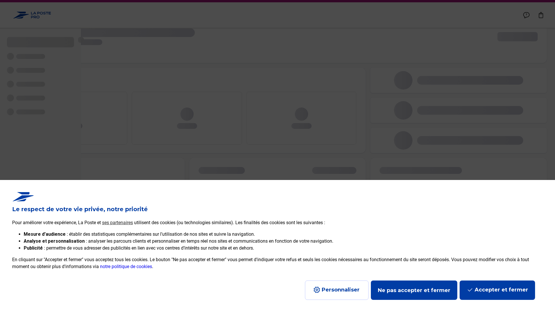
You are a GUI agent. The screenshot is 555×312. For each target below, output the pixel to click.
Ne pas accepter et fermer (414, 290)
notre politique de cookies (126, 266)
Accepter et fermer (501, 290)
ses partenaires (117, 222)
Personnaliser (341, 290)
